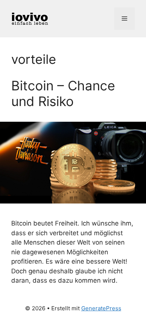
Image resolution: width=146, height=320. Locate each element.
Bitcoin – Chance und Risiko (63, 93)
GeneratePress (101, 308)
